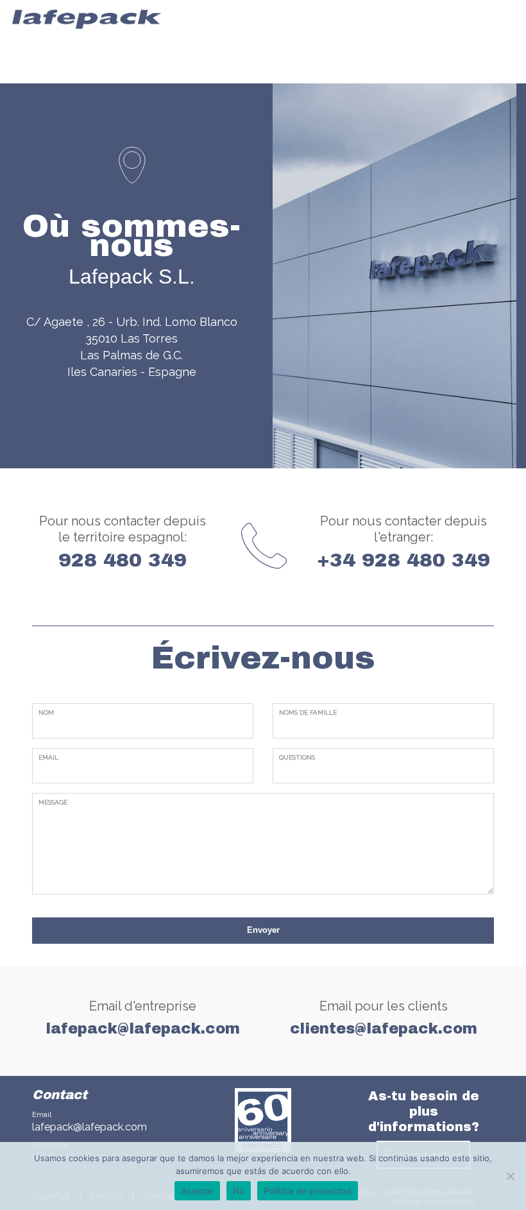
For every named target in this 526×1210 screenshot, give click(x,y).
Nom (46, 712)
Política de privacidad (308, 1191)
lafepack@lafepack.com (89, 1127)
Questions (297, 757)
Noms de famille (308, 712)
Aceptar (197, 1191)
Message (52, 802)
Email (48, 757)
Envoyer (263, 930)
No (239, 1191)
